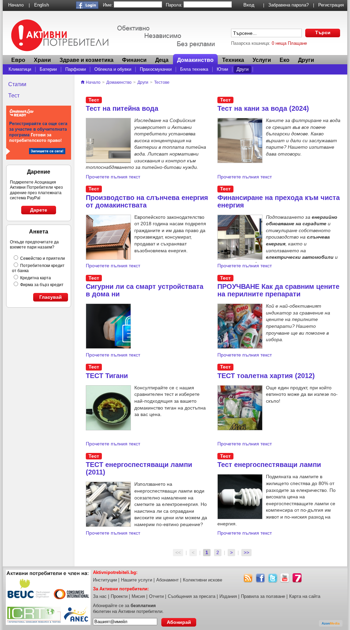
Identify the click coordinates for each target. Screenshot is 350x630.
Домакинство (195, 60)
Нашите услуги (136, 579)
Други (242, 69)
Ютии (222, 69)
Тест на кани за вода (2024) (263, 108)
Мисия (138, 596)
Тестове (162, 82)
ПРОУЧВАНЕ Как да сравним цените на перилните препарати (278, 290)
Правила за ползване (263, 596)
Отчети (156, 596)
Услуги (262, 60)
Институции (105, 579)
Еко (285, 60)
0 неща (279, 43)
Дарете (38, 210)
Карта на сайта (304, 596)
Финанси (134, 60)
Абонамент (167, 579)
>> (246, 552)
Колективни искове (202, 579)
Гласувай (50, 297)
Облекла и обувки (112, 69)
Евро (18, 60)
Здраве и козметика (86, 60)
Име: (108, 5)
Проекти (119, 596)
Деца (162, 60)
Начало (16, 5)
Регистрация (331, 5)
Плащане (297, 43)
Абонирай (179, 622)
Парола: (174, 5)
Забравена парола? (288, 5)
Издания (228, 596)
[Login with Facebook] (87, 7)
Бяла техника (194, 69)
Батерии (48, 69)
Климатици (20, 69)
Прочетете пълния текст (113, 176)
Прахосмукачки (156, 69)
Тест (13, 95)
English (41, 5)
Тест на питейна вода (122, 108)
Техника (233, 60)
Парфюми (75, 69)
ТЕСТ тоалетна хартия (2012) (266, 375)
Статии (17, 84)
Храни (42, 60)
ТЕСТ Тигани (107, 375)
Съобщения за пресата (191, 596)
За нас (100, 596)
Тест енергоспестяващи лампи (269, 464)
